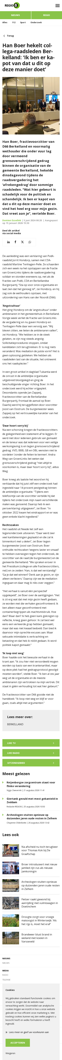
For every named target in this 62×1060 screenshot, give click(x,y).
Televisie (6, 979)
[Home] (15, 6)
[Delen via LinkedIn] (8, 242)
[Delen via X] (22, 242)
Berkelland (15, 724)
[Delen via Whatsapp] (29, 242)
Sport (23, 22)
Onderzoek (36, 22)
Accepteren (17, 1042)
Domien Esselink (11, 220)
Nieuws (15, 15)
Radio (5, 975)
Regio (46, 15)
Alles (4, 22)
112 (13, 22)
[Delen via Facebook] (15, 242)
